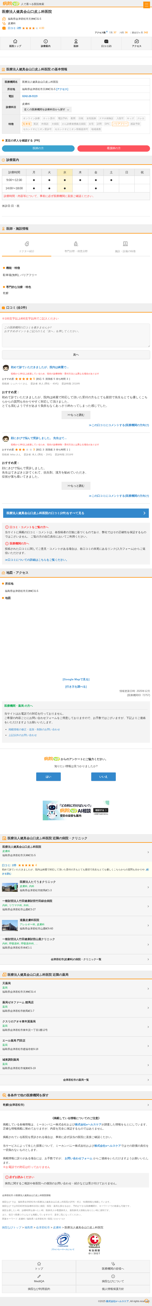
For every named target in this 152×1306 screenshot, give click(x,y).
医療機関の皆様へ (113, 1268)
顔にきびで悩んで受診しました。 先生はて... (39, 438)
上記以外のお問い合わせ (23, 735)
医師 (76, 46)
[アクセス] (62, 89)
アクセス (137, 46)
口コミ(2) (106, 46)
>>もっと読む (76, 414)
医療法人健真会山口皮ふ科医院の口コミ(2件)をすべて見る (45, 513)
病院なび (11, 3)
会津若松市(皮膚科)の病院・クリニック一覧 (76, 959)
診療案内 (45, 46)
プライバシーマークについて (62, 1249)
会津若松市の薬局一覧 (76, 1079)
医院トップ (15, 46)
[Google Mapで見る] (76, 679)
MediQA (39, 1281)
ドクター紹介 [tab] (26, 251)
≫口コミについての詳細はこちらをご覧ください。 (37, 559)
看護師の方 (114, 148)
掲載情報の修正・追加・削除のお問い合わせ (34, 729)
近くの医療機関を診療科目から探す (44, 109)
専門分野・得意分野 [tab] (76, 251)
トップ (39, 1268)
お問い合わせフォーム (78, 1158)
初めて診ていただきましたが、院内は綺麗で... (40, 367)
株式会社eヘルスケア (88, 1124)
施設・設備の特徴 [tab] (125, 251)
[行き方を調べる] (76, 686)
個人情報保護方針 (113, 1288)
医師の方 (38, 148)
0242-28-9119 (29, 96)
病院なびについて (113, 1281)
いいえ (103, 776)
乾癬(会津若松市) (13, 1104)
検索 (146, 1301)
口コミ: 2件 (14, 28)
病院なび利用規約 (39, 1288)
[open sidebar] (146, 5)
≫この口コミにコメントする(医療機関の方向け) (119, 425)
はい (48, 776)
